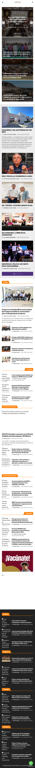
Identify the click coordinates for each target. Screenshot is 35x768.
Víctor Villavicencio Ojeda (11, 178)
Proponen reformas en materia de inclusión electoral (22, 349)
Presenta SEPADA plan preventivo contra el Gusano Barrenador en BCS (21, 530)
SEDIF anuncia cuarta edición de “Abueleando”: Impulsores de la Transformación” (22, 503)
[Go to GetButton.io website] (31, 766)
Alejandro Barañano (10, 237)
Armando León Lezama (10, 208)
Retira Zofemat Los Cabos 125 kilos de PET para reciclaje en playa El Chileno (21, 697)
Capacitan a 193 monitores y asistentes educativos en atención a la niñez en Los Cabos (22, 461)
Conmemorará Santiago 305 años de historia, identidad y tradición (22, 632)
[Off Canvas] (3, 2)
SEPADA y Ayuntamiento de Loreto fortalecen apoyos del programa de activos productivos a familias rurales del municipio (22, 541)
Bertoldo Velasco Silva (10, 268)
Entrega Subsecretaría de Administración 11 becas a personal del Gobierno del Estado (22, 520)
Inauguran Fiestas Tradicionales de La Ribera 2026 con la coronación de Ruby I (22, 643)
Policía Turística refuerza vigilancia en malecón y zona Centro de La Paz (21, 744)
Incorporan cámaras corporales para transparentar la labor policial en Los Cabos (22, 756)
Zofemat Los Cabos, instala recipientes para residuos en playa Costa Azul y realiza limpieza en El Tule (21, 719)
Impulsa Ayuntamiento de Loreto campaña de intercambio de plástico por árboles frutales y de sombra (22, 709)
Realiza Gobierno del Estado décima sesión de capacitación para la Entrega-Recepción (21, 450)
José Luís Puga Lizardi (10, 134)
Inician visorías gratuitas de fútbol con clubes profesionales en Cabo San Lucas (22, 681)
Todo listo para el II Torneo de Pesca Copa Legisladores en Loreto (21, 359)
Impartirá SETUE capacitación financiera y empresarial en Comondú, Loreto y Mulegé (21, 387)
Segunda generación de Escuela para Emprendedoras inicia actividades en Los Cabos (16, 54)
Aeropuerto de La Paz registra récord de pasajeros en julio (21, 397)
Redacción (11, 27)
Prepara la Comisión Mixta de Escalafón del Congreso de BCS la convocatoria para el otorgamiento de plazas (17, 311)
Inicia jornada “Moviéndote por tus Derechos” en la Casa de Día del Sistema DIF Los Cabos (22, 493)
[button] (15, 33)
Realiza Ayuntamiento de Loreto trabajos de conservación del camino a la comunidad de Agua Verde (17, 97)
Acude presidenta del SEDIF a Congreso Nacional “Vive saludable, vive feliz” (21, 482)
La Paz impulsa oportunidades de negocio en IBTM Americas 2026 (22, 376)
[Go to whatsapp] (31, 763)
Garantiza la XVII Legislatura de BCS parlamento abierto (21, 328)
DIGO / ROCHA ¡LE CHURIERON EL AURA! (17, 176)
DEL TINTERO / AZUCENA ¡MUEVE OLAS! (17, 205)
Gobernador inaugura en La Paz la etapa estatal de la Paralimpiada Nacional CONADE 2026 (15, 76)
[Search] (32, 2)
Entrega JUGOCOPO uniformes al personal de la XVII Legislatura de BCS (22, 338)
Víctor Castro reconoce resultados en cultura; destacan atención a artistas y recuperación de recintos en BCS (22, 623)
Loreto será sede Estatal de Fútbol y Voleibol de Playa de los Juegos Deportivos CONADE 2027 (22, 670)
